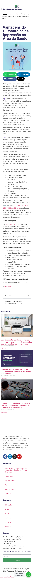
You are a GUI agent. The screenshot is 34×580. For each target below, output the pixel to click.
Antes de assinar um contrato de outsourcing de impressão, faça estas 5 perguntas (16, 371)
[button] (10, 74)
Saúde (7, 509)
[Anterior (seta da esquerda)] (1, 579)
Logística (8, 522)
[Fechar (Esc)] (12, 576)
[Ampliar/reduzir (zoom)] (1, 576)
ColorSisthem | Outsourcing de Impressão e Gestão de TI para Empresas (16, 470)
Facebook (7, 286)
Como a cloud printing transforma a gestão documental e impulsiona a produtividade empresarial (15, 405)
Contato (8, 493)
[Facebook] (5, 456)
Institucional (9, 476)
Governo (8, 526)
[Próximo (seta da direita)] (5, 579)
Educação (8, 505)
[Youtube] (19, 456)
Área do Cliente (10, 489)
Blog (6, 485)
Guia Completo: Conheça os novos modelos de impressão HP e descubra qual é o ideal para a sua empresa (16, 342)
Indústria (8, 518)
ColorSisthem (10, 224)
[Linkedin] (10, 456)
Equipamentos (10, 480)
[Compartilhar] (9, 576)
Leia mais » (4, 349)
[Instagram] (14, 456)
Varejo (7, 513)
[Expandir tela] (5, 576)
